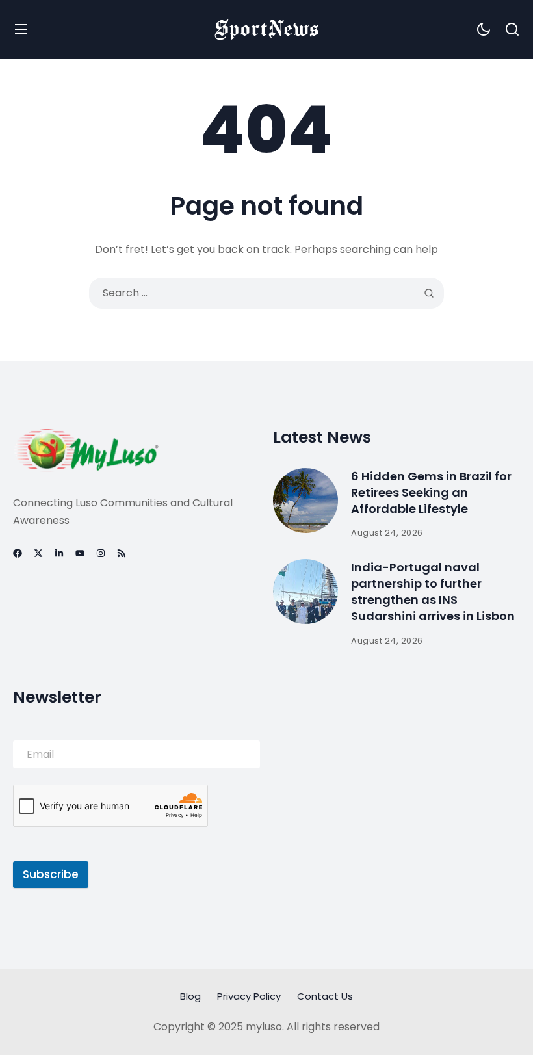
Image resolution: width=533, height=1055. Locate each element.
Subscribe (51, 874)
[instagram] (100, 553)
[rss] (121, 553)
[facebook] (17, 553)
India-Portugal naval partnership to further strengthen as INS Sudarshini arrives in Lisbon (433, 592)
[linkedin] (59, 553)
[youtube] (79, 553)
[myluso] (266, 29)
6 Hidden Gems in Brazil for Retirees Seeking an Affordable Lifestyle (431, 492)
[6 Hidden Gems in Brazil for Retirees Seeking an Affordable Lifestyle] (305, 500)
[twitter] (38, 553)
